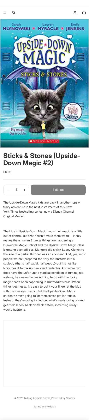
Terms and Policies (45, 406)
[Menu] (5, 12)
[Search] (13, 12)
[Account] (74, 12)
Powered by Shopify (63, 398)
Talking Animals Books (37, 398)
